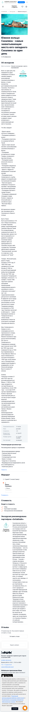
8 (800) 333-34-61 (6, 660)
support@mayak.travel (7, 667)
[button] (3, 6)
